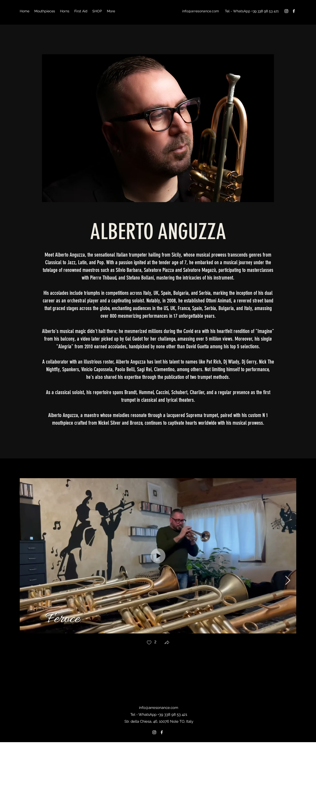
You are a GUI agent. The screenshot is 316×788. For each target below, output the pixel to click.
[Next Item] (288, 580)
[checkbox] (151, 643)
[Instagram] (286, 11)
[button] (167, 643)
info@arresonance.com (200, 11)
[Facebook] (293, 11)
